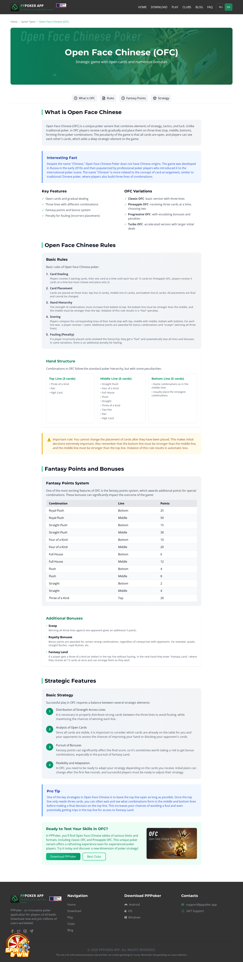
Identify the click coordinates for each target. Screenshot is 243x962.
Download (159, 7)
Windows (134, 917)
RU (221, 7)
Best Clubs (94, 857)
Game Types (28, 21)
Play (175, 7)
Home (142, 7)
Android (134, 905)
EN (228, 7)
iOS (130, 911)
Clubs (187, 7)
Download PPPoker (63, 857)
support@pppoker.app (201, 905)
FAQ (210, 7)
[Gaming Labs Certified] (63, 5)
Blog (199, 7)
